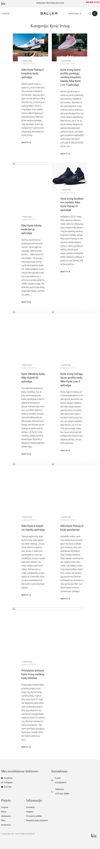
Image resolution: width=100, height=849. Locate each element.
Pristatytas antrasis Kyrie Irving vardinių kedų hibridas (32, 674)
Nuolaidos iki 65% (92, 2)
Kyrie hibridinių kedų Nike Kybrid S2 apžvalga (33, 377)
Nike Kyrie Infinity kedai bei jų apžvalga (31, 229)
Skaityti (25, 142)
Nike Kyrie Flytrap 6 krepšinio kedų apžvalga (32, 73)
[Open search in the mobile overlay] (90, 13)
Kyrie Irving (27, 61)
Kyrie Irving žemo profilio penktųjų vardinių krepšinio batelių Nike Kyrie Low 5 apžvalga (70, 77)
